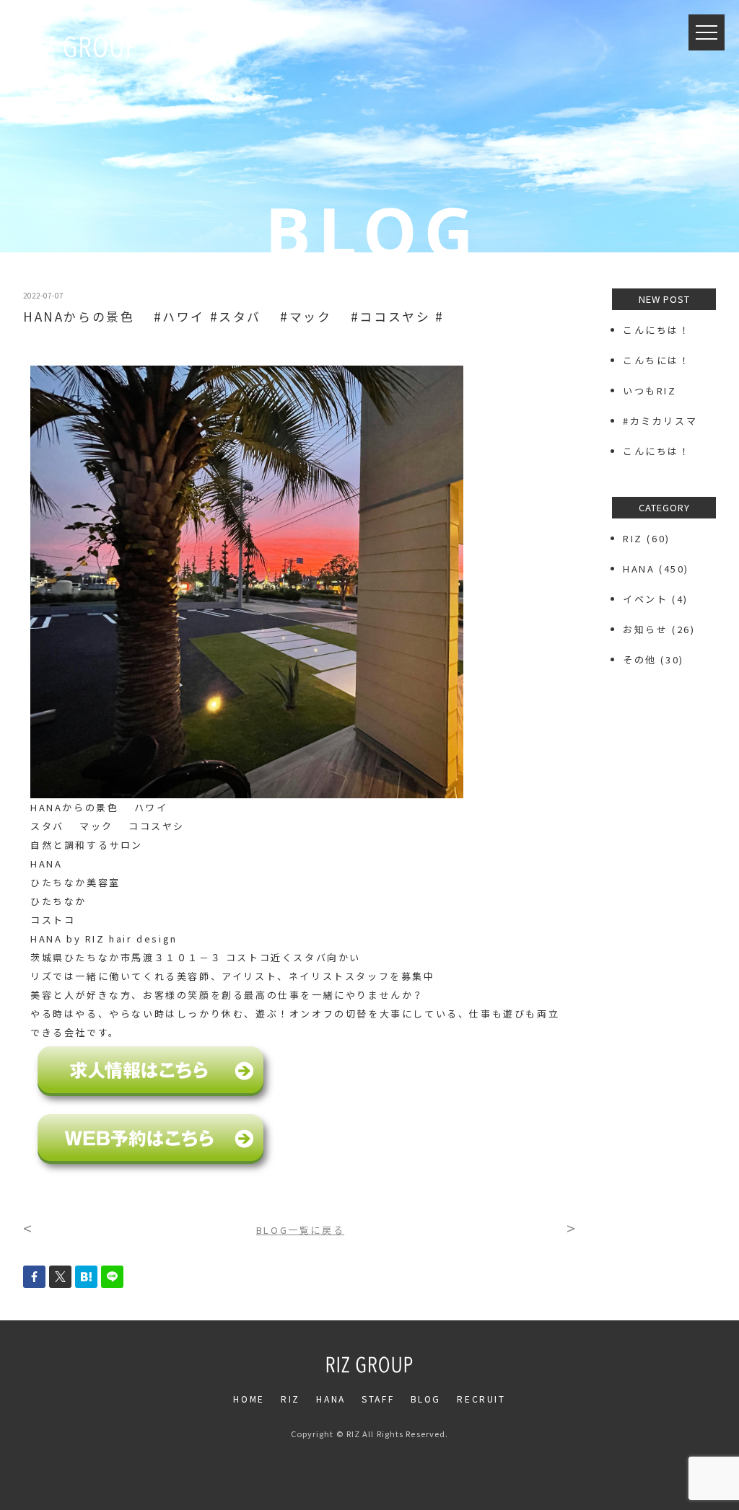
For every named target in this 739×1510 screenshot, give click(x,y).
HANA (639, 568)
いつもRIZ (650, 390)
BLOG (426, 1398)
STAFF (378, 1398)
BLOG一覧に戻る (300, 1230)
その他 (640, 659)
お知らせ (645, 629)
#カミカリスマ (666, 421)
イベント (645, 599)
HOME (248, 1398)
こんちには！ (657, 360)
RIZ (633, 538)
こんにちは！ (657, 330)
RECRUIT (481, 1398)
